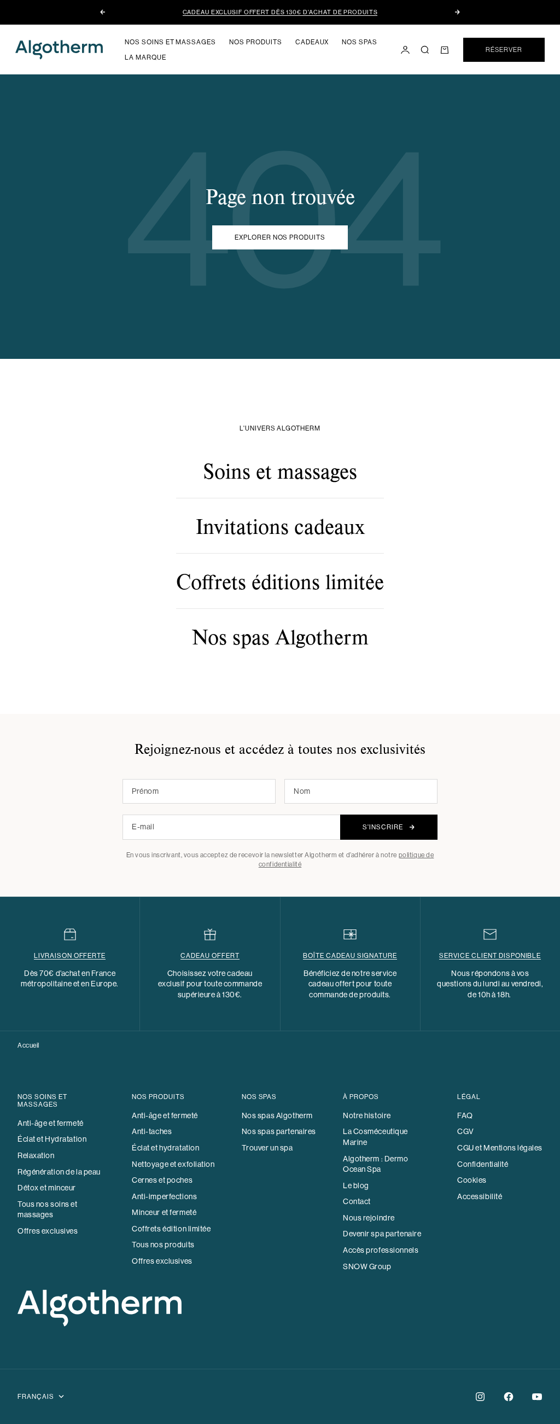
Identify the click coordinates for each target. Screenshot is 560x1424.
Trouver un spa (267, 1147)
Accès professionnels (380, 1250)
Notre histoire (367, 1115)
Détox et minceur (47, 1187)
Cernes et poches (162, 1180)
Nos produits (255, 42)
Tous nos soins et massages (48, 1209)
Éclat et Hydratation (52, 1139)
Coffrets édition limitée (171, 1228)
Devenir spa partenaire (382, 1233)
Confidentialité (482, 1164)
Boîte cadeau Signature (350, 956)
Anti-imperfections (164, 1196)
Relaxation (36, 1155)
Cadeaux (312, 42)
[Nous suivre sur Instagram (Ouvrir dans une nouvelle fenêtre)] (480, 1396)
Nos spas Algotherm (277, 1115)
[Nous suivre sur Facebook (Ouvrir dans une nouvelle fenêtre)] (508, 1396)
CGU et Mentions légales (499, 1147)
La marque (145, 57)
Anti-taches (152, 1131)
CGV (465, 1131)
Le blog (356, 1185)
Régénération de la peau (59, 1171)
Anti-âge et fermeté (51, 1123)
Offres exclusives (48, 1231)
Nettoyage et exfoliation (173, 1164)
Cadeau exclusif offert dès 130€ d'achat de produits (280, 12)
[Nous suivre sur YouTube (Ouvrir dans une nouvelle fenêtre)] (537, 1396)
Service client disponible (490, 956)
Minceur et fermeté (164, 1212)
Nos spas (359, 42)
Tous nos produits (163, 1244)
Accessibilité (479, 1196)
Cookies (472, 1180)
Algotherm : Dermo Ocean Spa (376, 1164)
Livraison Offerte (70, 956)
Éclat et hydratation (165, 1147)
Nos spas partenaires (279, 1131)
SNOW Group (367, 1266)
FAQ (465, 1115)
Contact (357, 1201)
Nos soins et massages (170, 42)
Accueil (28, 1045)
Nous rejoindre (369, 1217)
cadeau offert (209, 956)
